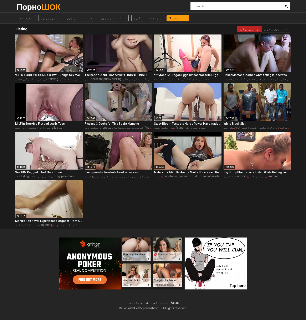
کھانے (285, 127)
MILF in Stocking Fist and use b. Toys (40, 123)
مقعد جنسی (161, 127)
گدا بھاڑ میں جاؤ (134, 79)
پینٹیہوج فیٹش (95, 176)
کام (233, 176)
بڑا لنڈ (72, 79)
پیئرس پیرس (46, 176)
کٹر (46, 79)
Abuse (175, 302)
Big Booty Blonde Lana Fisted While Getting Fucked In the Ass (257, 172)
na (175, 176)
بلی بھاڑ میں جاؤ (268, 79)
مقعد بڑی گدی (30, 224)
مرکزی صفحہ (26, 18)
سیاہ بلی (191, 127)
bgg (57, 176)
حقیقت (228, 79)
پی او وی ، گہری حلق (120, 176)
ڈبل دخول (273, 127)
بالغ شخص (140, 176)
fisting (54, 79)
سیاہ (201, 127)
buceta (168, 176)
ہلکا (33, 176)
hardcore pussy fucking (106, 79)
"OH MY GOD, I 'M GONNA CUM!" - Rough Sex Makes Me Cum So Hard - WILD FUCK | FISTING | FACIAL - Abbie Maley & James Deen (49, 75)
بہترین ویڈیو (50, 18)
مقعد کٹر (205, 79)
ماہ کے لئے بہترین (113, 18)
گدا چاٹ (58, 224)
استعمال (32, 127)
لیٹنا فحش (92, 127)
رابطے (164, 302)
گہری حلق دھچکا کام (125, 127)
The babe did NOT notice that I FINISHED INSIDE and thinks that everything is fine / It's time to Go (118, 75)
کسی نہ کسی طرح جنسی (29, 79)
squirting (46, 224)
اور (87, 79)
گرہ (182, 79)
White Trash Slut (234, 123)
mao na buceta (210, 176)
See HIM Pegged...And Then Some (38, 172)
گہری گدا (71, 224)
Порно (28, 7)
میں (48, 127)
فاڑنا (158, 176)
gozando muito (189, 176)
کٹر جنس (229, 127)
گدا (171, 127)
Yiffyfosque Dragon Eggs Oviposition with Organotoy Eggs (187, 75)
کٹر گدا (192, 79)
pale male (67, 176)
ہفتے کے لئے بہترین (80, 18)
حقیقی (251, 79)
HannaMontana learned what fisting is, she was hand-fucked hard (257, 75)
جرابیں (20, 127)
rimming (273, 176)
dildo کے (57, 127)
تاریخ (138, 18)
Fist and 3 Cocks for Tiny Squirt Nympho (112, 123)
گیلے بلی (239, 79)
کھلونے (159, 79)
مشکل (63, 79)
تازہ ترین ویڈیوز (276, 29)
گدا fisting (22, 176)
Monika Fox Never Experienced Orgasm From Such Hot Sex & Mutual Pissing (49, 221)
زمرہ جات (155, 18)
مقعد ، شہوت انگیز (253, 127)
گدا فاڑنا (172, 79)
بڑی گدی (261, 176)
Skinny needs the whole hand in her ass (111, 172)
